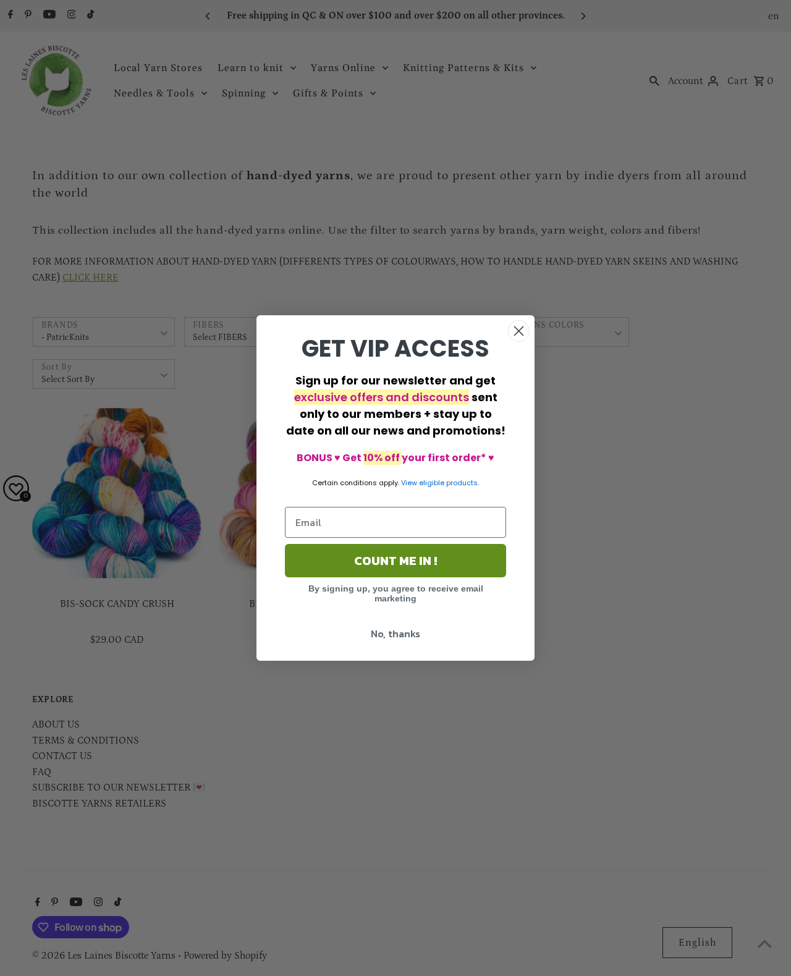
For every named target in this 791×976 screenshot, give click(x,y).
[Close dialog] (519, 331)
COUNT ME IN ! (395, 560)
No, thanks (395, 633)
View (409, 483)
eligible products (448, 483)
